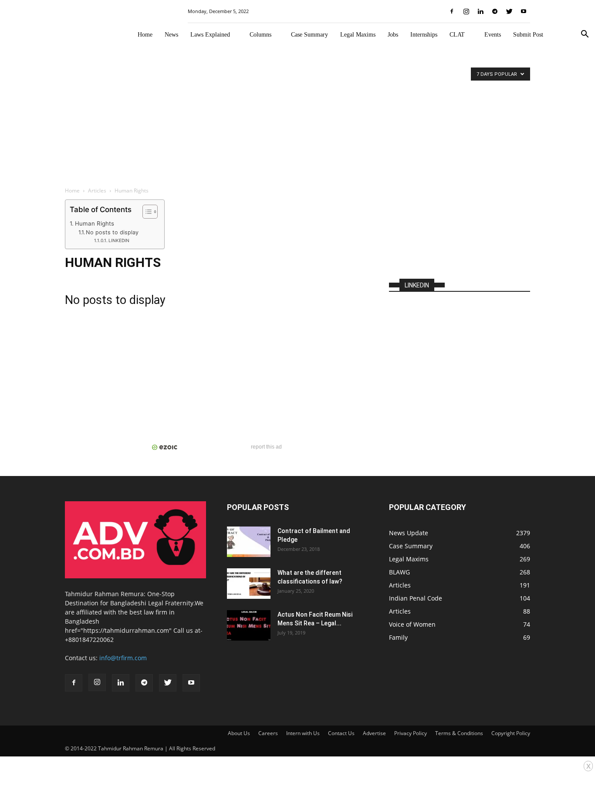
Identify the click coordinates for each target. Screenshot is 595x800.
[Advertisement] (297, 116)
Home (145, 34)
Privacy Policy (410, 733)
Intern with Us (303, 733)
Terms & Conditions (459, 733)
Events (492, 34)
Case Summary (309, 34)
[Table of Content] (150, 212)
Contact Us (341, 733)
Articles (97, 190)
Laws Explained (210, 34)
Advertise (374, 733)
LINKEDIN (118, 240)
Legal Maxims (357, 34)
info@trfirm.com (123, 658)
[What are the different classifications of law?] (248, 583)
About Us (239, 733)
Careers (268, 733)
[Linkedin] (480, 11)
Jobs (393, 34)
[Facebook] (451, 11)
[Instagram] (466, 11)
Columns (260, 34)
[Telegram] (494, 11)
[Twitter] (509, 11)
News (171, 34)
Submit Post (528, 34)
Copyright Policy (510, 733)
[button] (584, 35)
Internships (423, 34)
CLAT (457, 34)
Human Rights (94, 223)
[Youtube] (523, 11)
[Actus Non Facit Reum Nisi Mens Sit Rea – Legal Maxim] (248, 625)
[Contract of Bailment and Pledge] (248, 542)
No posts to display (112, 232)
